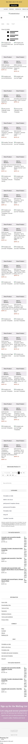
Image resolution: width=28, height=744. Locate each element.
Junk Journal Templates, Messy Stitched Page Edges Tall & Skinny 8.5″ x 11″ (7, 271)
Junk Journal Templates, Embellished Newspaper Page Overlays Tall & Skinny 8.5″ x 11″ (7, 452)
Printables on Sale (8, 496)
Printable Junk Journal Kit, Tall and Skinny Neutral (7, 166)
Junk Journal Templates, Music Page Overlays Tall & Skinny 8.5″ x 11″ (7, 344)
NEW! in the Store (8, 499)
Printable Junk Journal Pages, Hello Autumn (20, 99)
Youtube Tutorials (8, 518)
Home (2, 24)
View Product (8, 57)
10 (21, 473)
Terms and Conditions (7, 617)
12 (3, 475)
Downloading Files (6, 605)
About (3, 633)
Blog (2, 628)
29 (10, 475)
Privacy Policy (5, 619)
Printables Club (7, 511)
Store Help (11, 9)
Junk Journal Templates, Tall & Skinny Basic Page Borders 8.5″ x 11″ (19, 451)
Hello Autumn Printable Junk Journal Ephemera (7, 100)
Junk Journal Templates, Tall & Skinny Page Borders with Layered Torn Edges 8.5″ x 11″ (19, 235)
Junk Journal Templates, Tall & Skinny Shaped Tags (6, 200)
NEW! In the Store (6, 647)
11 (23, 473)
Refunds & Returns (6, 614)
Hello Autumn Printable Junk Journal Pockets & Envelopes (7, 66)
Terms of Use (25, 9)
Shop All (5, 514)
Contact (3, 631)
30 (13, 475)
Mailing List (4, 635)
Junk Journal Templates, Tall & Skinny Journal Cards (20, 166)
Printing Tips (18, 9)
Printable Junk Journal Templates (9, 653)
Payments (4, 611)
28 (7, 475)
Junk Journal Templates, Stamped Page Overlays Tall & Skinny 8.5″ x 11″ (19, 271)
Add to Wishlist (6, 62)
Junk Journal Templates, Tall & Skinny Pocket (19, 200)
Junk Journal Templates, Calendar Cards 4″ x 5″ (7, 132)
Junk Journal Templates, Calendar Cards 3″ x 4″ (19, 132)
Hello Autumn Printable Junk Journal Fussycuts (20, 66)
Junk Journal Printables (9, 507)
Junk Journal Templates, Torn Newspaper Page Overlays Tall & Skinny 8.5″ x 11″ (20, 307)
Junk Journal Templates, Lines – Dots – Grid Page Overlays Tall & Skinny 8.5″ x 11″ (7, 415)
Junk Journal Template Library (11, 503)
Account (6, 9)
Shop (8, 24)
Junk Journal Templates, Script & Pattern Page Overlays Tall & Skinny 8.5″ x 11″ (7, 307)
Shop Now (14, 5)
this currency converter (8, 523)
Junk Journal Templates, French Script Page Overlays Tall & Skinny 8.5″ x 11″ (20, 414)
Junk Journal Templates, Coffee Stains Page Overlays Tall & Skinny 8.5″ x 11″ (7, 379)
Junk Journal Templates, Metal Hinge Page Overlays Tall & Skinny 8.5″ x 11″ (20, 344)
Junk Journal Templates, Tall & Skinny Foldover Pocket (6, 235)
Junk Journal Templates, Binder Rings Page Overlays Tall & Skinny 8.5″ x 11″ (20, 379)
